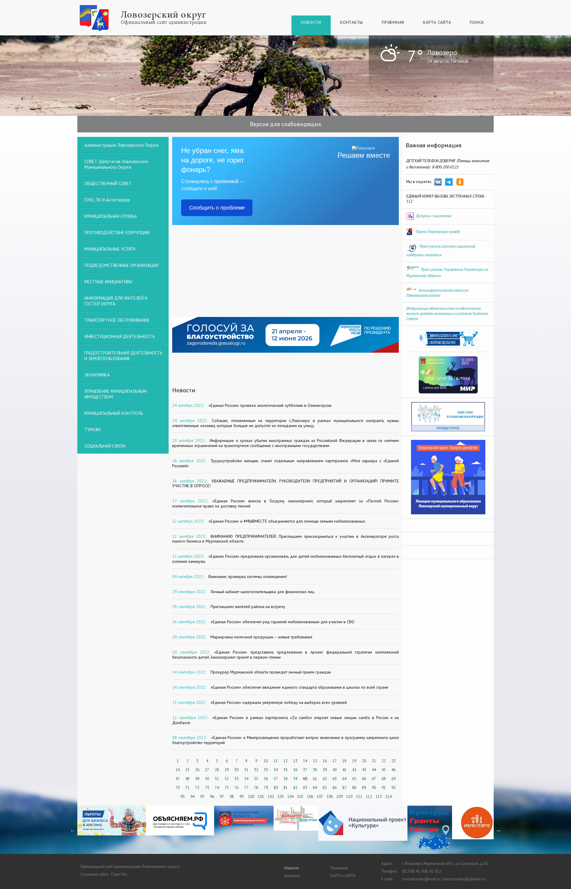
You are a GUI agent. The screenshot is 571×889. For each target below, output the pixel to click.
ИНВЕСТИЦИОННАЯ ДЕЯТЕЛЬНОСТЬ (119, 336)
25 (187, 769)
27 (207, 769)
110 (349, 796)
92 (393, 787)
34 (276, 769)
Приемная (393, 22)
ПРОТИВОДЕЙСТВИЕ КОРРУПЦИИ (116, 232)
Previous (73, 830)
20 (364, 760)
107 (320, 796)
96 (212, 796)
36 (295, 769)
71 (187, 787)
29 (227, 769)
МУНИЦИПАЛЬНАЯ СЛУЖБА (110, 216)
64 (344, 778)
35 (285, 769)
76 (236, 787)
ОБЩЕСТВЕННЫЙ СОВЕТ (108, 183)
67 (374, 778)
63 (334, 778)
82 (295, 787)
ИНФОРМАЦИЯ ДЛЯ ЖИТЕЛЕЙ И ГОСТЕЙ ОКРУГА (116, 301)
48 (187, 778)
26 (197, 769)
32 (256, 769)
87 (344, 787)
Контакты (351, 22)
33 (266, 769)
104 (290, 796)
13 (295, 760)
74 (217, 787)
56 (266, 778)
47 (177, 778)
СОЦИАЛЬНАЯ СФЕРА (105, 446)
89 (364, 787)
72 (197, 787)
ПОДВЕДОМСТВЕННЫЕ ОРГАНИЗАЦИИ (121, 265)
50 (207, 778)
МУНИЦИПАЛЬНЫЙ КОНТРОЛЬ (113, 413)
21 (374, 760)
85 (325, 787)
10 (266, 760)
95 (202, 796)
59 (295, 778)
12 (285, 760)
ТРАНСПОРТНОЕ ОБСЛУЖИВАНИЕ (117, 320)
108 (330, 796)
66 (364, 778)
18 (344, 760)
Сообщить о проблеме (217, 208)
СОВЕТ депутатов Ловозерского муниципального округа (116, 164)
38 (315, 769)
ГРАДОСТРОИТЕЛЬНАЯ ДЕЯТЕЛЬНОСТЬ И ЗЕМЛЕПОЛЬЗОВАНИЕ (123, 355)
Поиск (477, 22)
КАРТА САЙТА (437, 22)
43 (364, 769)
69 (393, 778)
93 (183, 796)
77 (246, 787)
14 (305, 760)
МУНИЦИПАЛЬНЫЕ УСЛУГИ (109, 249)
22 (384, 760)
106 (310, 796)
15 (315, 760)
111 (359, 796)
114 (388, 796)
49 (197, 778)
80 (276, 787)
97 (222, 796)
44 (374, 769)
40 (334, 769)
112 (369, 796)
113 (379, 796)
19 (354, 760)
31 (246, 769)
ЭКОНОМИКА (97, 375)
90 (374, 787)
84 (315, 787)
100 (251, 796)
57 (276, 778)
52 (227, 778)
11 (276, 760)
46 (393, 769)
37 (305, 769)
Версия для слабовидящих (285, 124)
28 (217, 769)
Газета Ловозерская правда (438, 231)
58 (285, 778)
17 (334, 760)
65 (354, 778)
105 (300, 796)
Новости (311, 22)
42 (354, 769)
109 (339, 796)
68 (384, 778)
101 (261, 796)
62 (325, 778)
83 (305, 787)
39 (325, 769)
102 (271, 796)
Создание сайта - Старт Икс (103, 874)
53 (236, 778)
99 (241, 796)
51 (217, 778)
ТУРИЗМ (92, 429)
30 (236, 769)
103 (280, 796)
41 (344, 769)
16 (325, 760)
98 (232, 796)
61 (315, 778)
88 (354, 787)
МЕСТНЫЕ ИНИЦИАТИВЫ (108, 282)
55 (256, 778)
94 (192, 796)
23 (393, 760)
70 (177, 787)
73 (207, 787)
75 (227, 787)
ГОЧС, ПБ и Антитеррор (107, 200)
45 (384, 769)
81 (285, 787)
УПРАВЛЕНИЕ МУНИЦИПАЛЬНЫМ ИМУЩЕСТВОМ (115, 394)
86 (334, 787)
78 (256, 787)
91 (384, 787)
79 (266, 787)
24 (177, 769)
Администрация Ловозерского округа (121, 145)
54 (246, 778)
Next (498, 830)
